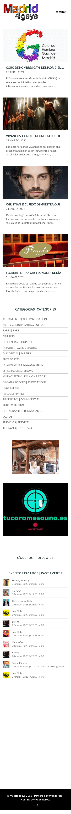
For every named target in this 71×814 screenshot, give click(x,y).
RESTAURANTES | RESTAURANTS (22, 410)
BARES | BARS (11, 330)
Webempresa (42, 799)
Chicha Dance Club (22, 600)
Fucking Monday (20, 580)
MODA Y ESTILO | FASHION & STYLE (24, 376)
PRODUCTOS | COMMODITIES (21, 399)
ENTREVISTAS (11, 359)
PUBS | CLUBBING (13, 405)
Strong (15, 621)
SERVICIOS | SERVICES (16, 422)
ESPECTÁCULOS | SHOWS (18, 370)
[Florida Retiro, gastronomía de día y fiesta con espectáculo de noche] (35, 250)
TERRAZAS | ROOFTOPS (17, 428)
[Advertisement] (35, 733)
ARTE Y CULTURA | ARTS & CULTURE (24, 324)
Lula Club (17, 611)
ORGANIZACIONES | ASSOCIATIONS (24, 382)
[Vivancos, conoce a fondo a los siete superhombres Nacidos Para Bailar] (35, 113)
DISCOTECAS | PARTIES (17, 353)
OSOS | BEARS (11, 387)
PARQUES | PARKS (13, 393)
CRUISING (9, 336)
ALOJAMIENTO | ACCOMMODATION (25, 318)
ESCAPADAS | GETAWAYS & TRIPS (23, 364)
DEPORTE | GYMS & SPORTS (20, 347)
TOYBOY (17, 590)
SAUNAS (7, 416)
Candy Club (18, 642)
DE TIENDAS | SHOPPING (18, 341)
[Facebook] (36, 805)
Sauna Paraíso (19, 662)
